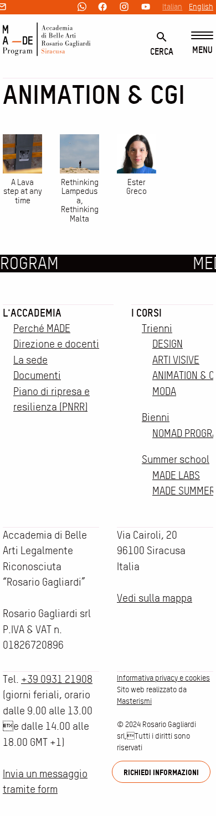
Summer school (175, 459)
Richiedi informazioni (161, 772)
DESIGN (167, 344)
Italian (172, 6)
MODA (164, 391)
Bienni (155, 417)
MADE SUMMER (183, 491)
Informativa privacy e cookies (163, 677)
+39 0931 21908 (56, 679)
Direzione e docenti (56, 344)
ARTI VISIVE (175, 360)
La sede (30, 360)
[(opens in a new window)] (82, 7)
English (201, 6)
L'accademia (32, 312)
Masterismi (134, 701)
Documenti (37, 375)
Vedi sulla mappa (154, 598)
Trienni (157, 328)
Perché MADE (41, 328)
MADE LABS (176, 475)
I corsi (146, 312)
